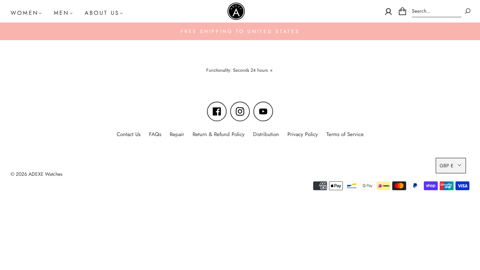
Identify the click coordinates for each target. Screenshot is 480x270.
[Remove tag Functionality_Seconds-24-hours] (239, 71)
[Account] (388, 11)
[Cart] (402, 11)
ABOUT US (102, 13)
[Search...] (436, 11)
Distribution (266, 134)
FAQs (155, 134)
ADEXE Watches (45, 174)
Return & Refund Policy (219, 134)
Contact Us (129, 134)
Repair (177, 134)
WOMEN (24, 13)
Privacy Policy (302, 134)
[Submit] (467, 11)
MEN (61, 13)
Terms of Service (345, 134)
